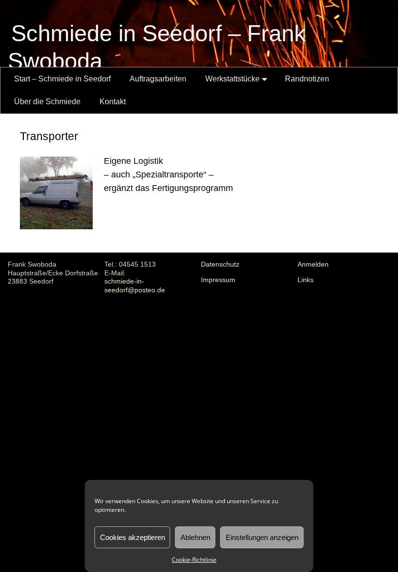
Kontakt (113, 101)
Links (306, 280)
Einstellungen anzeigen (262, 537)
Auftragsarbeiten (158, 79)
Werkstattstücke (232, 79)
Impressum (218, 280)
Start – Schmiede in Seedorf (62, 79)
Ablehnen (195, 537)
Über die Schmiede (47, 101)
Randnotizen (307, 79)
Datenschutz (220, 264)
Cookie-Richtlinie (194, 560)
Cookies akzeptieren (132, 537)
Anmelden (313, 264)
